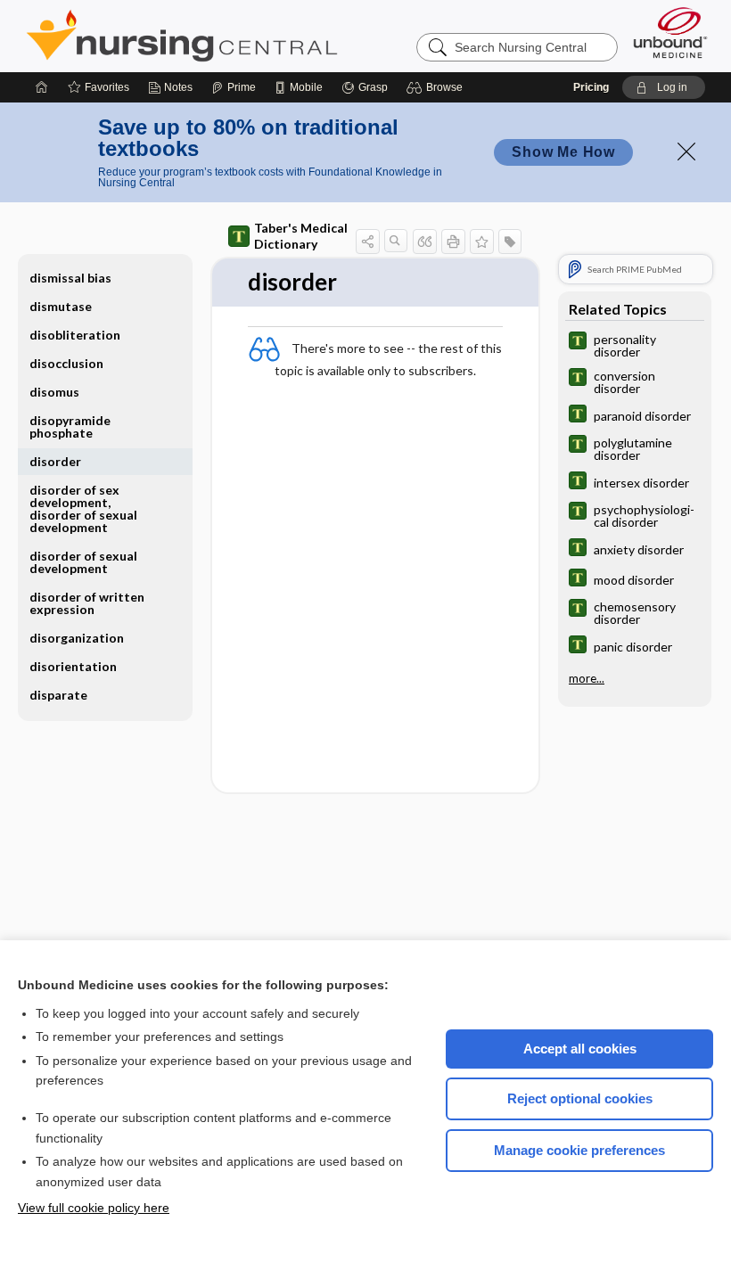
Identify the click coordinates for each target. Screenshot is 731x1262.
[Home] (42, 87)
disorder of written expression (86, 603)
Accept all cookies (580, 1048)
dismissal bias (70, 277)
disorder (55, 461)
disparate (58, 694)
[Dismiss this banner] (686, 151)
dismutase (60, 306)
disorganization (76, 637)
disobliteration (74, 334)
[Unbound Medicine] (670, 32)
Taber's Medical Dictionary (301, 235)
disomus (54, 391)
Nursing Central (249, 35)
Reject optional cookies (580, 1098)
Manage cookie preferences (579, 1150)
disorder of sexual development (83, 562)
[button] (437, 87)
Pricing (591, 87)
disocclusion (66, 363)
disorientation (73, 666)
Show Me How (563, 152)
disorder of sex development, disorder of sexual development (83, 508)
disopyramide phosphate (70, 426)
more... (586, 678)
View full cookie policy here (93, 1208)
